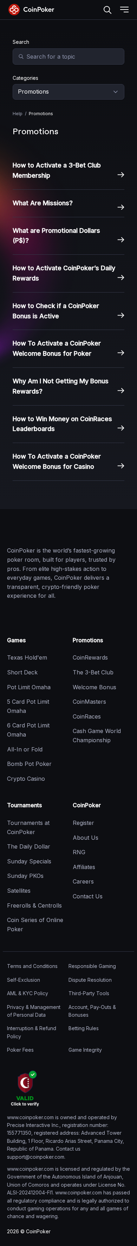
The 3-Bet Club (93, 672)
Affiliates (84, 866)
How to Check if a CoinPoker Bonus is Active (56, 311)
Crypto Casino (26, 778)
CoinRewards (90, 657)
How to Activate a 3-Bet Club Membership (57, 170)
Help (17, 113)
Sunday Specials (29, 861)
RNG (79, 852)
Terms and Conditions (32, 966)
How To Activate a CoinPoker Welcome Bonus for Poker (57, 348)
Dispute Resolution (90, 980)
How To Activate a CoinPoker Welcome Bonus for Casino (57, 461)
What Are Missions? (43, 203)
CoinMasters (89, 701)
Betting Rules (83, 1028)
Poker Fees (20, 1050)
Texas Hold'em (27, 657)
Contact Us (88, 896)
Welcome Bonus (94, 687)
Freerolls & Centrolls (34, 905)
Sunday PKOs (25, 875)
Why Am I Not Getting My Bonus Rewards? (61, 386)
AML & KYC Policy (27, 993)
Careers (83, 881)
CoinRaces (87, 716)
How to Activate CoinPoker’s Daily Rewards (64, 273)
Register (83, 822)
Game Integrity (85, 1050)
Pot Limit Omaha (29, 687)
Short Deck (22, 672)
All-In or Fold (25, 749)
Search (107, 10)
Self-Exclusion (23, 980)
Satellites (19, 890)
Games (16, 640)
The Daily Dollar (28, 846)
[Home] (42, 531)
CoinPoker (87, 805)
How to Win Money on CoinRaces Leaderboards (62, 424)
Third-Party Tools (88, 993)
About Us (85, 837)
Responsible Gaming (92, 966)
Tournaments (24, 805)
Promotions (88, 640)
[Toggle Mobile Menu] (124, 10)
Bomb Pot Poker (29, 763)
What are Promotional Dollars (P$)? (56, 235)
